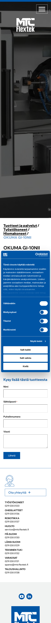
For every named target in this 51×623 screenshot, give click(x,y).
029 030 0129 (12, 545)
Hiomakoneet (14, 233)
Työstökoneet (15, 229)
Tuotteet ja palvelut (20, 225)
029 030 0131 (12, 561)
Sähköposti (10, 401)
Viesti (6, 431)
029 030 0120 (12, 505)
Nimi (5, 386)
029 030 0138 (12, 572)
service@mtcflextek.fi (17, 529)
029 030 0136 (12, 513)
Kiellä (25, 366)
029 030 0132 (12, 553)
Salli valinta (25, 358)
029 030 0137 (12, 521)
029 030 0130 (12, 537)
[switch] (44, 312)
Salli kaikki (25, 350)
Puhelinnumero (11, 416)
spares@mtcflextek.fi (16, 564)
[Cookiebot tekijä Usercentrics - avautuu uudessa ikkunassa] (36, 254)
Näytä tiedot (36, 341)
